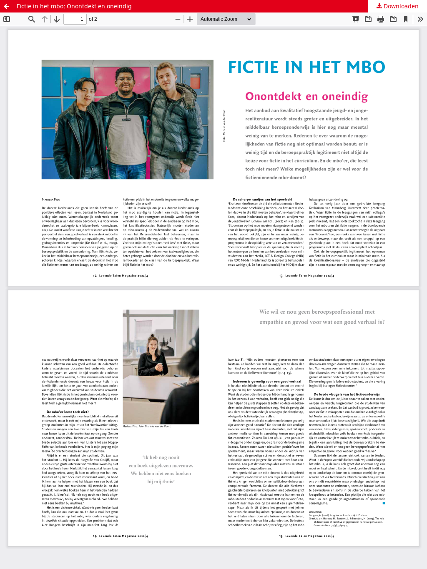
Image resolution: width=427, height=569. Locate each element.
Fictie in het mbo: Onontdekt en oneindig (74, 6)
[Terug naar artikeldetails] (6, 6)
